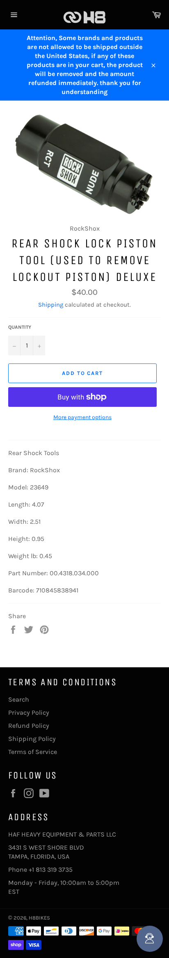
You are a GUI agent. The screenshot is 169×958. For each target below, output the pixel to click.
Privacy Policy (28, 712)
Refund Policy (28, 725)
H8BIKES (39, 918)
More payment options (82, 417)
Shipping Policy (32, 739)
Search (18, 699)
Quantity (19, 327)
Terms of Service (32, 752)
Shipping (50, 304)
